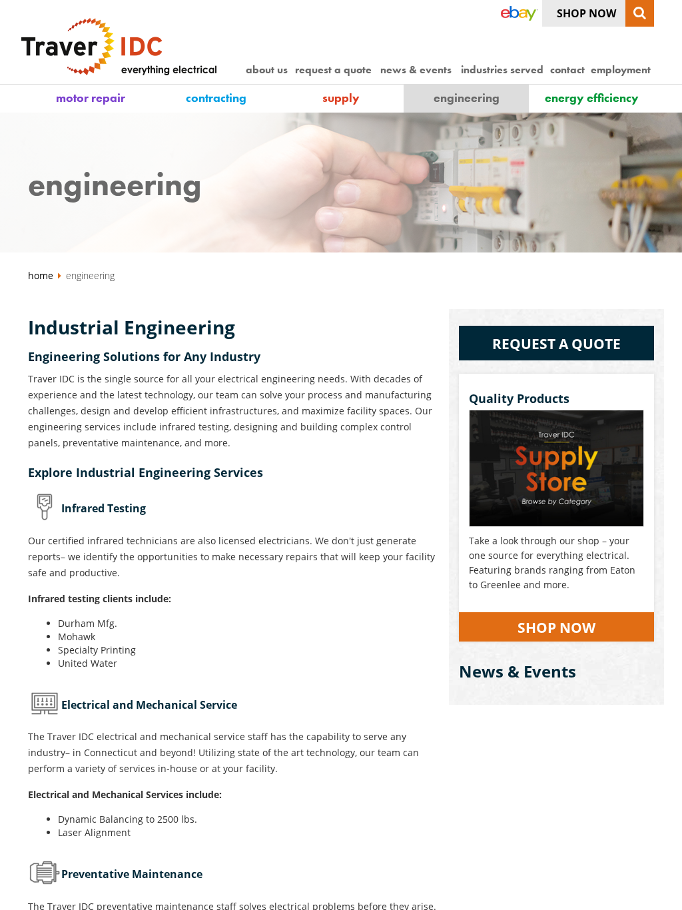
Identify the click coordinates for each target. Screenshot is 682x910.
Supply (341, 97)
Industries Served (502, 70)
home (42, 275)
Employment (621, 70)
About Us (267, 70)
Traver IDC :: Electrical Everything (122, 46)
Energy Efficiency (592, 97)
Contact (567, 70)
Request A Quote (556, 343)
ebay (518, 13)
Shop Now (586, 13)
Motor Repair (90, 97)
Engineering (467, 97)
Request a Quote (333, 70)
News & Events (416, 70)
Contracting (216, 97)
